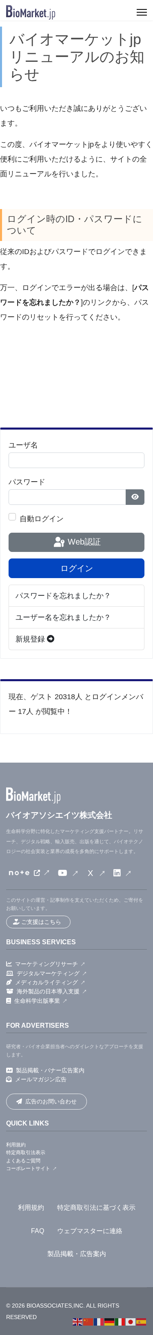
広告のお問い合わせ (51, 1101)
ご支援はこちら (41, 922)
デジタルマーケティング (48, 973)
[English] (78, 1321)
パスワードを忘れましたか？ (63, 596)
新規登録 (31, 639)
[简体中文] (88, 1321)
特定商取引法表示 (25, 1152)
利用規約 (16, 1145)
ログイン (76, 568)
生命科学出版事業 (37, 1000)
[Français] (99, 1321)
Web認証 (83, 541)
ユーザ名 (23, 445)
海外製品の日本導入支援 (48, 991)
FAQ (37, 1230)
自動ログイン (42, 519)
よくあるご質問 (23, 1161)
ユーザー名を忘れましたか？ (63, 617)
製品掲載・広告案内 (76, 1253)
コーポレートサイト (28, 1168)
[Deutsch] (109, 1321)
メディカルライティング (46, 982)
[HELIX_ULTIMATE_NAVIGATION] (142, 12)
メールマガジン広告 (41, 1079)
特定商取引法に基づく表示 (96, 1207)
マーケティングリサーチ (46, 964)
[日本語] (131, 1321)
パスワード (27, 482)
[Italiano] (120, 1321)
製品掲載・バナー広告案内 (50, 1070)
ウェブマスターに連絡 (89, 1230)
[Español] (141, 1321)
